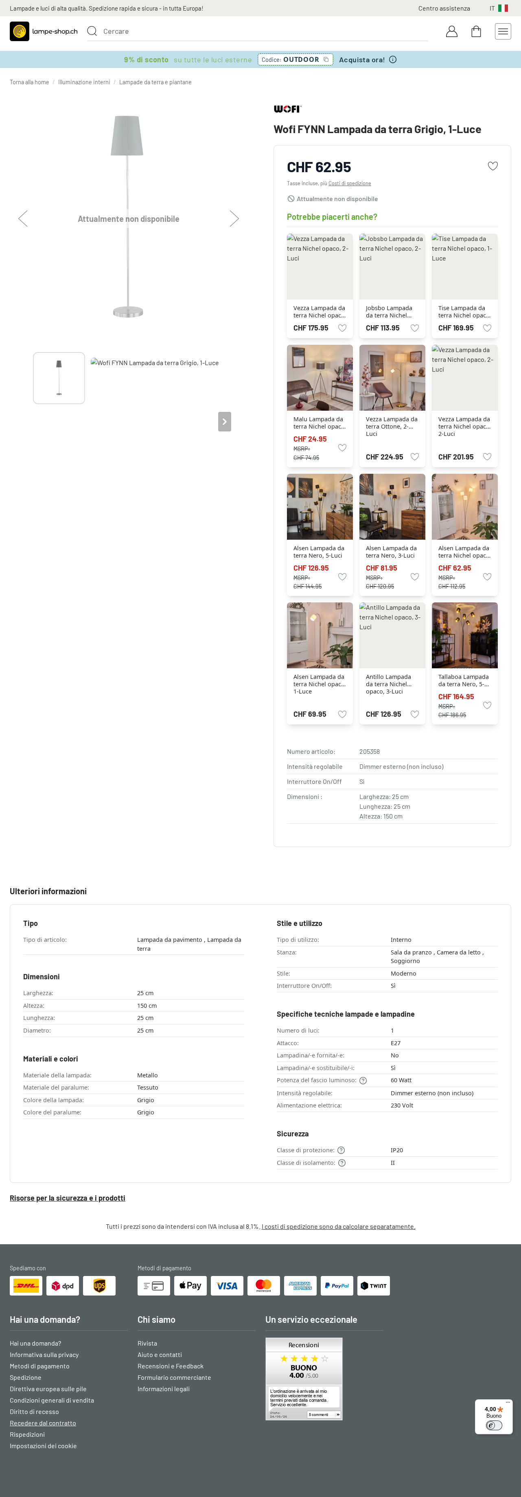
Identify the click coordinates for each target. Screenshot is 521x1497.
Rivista (147, 1343)
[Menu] (508, 1404)
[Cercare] (92, 31)
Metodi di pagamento (40, 1366)
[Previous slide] (32, 421)
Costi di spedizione (349, 183)
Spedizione (26, 1377)
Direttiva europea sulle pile (48, 1388)
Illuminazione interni (84, 82)
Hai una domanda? (35, 1343)
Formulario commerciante (174, 1377)
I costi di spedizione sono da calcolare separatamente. (339, 1226)
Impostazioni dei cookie (43, 1445)
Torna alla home (29, 82)
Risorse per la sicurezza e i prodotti (67, 1197)
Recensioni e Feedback (171, 1366)
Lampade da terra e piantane (155, 82)
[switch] (494, 1425)
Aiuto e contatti (160, 1354)
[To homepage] (43, 31)
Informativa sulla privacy (44, 1354)
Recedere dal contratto (43, 1423)
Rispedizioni (27, 1434)
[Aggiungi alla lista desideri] (493, 166)
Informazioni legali (164, 1388)
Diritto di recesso (34, 1411)
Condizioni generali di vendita (52, 1400)
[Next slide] (224, 421)
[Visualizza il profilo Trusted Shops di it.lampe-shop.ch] (324, 1378)
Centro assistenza (444, 8)
